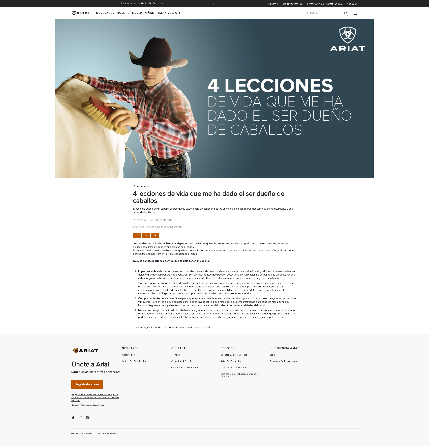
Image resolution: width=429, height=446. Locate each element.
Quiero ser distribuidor (134, 361)
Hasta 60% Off (169, 12)
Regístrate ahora (87, 384)
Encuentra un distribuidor (184, 367)
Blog (272, 355)
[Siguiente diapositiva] (213, 4)
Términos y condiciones (233, 367)
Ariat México (128, 355)
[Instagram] (80, 417)
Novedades (105, 12)
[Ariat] (96, 350)
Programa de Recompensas (324, 4)
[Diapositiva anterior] (72, 4)
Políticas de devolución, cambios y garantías (239, 375)
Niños (149, 12)
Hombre (123, 12)
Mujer (137, 12)
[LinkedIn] (73, 417)
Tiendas (273, 4)
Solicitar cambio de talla (234, 355)
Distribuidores (292, 4)
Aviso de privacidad (231, 361)
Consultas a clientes (182, 361)
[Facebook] (87, 417)
